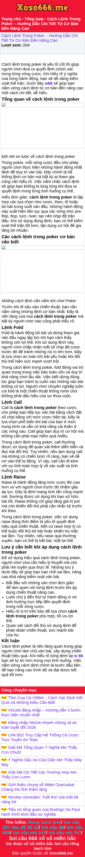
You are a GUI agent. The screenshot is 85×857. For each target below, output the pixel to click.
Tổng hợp (34, 19)
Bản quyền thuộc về (30, 853)
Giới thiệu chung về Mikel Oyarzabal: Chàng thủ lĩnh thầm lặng (38, 787)
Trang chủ (11, 19)
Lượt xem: (11, 45)
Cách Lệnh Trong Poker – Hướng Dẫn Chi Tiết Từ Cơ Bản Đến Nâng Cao (39, 38)
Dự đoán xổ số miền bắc (29, 843)
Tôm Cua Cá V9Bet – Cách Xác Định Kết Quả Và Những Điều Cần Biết (42, 700)
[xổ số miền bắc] (53, 843)
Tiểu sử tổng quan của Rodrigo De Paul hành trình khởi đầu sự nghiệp (40, 812)
